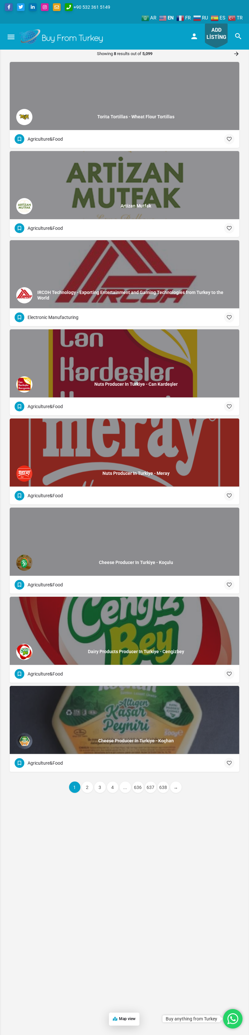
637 (150, 787)
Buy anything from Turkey (191, 1018)
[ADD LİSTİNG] (216, 48)
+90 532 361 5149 (91, 7)
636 (138, 787)
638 (163, 787)
